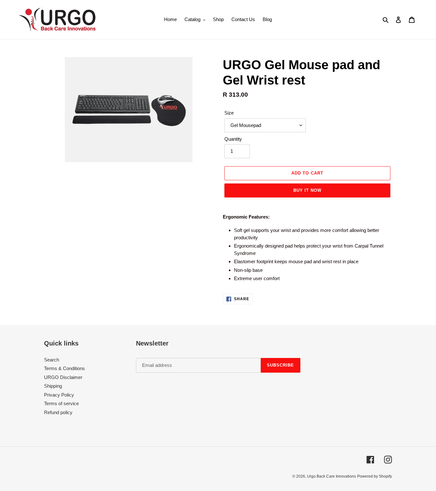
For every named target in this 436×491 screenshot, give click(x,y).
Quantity (233, 139)
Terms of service (61, 403)
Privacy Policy (59, 395)
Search (51, 359)
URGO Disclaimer (63, 377)
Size (229, 112)
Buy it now (307, 190)
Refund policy (58, 412)
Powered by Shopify (374, 476)
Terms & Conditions (64, 368)
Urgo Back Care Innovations (331, 476)
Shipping (53, 386)
